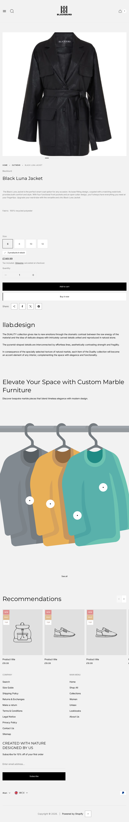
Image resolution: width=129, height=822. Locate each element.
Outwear (16, 165)
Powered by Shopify (72, 813)
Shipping (19, 263)
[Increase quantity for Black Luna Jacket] (33, 275)
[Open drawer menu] (4, 11)
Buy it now (64, 296)
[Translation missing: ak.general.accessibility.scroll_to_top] (88, 814)
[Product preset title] (23, 632)
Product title (9, 659)
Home (5, 165)
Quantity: (7, 268)
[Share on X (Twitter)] (30, 306)
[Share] (14, 306)
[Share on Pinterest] (39, 306)
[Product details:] (29, 500)
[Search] (11, 11)
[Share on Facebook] (22, 306)
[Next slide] (123, 599)
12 (43, 244)
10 (31, 244)
